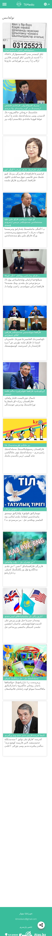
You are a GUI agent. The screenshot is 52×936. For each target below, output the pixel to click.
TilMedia (26, 4)
